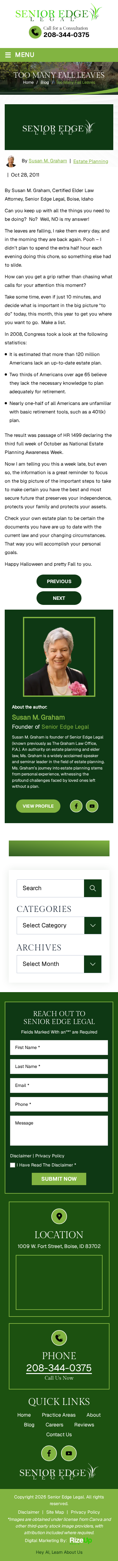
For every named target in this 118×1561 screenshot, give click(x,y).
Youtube (92, 806)
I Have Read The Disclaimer (46, 1165)
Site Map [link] (55, 1512)
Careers (54, 1424)
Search (93, 888)
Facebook (76, 806)
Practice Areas (59, 1415)
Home (24, 1415)
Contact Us (59, 1434)
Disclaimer (20, 1156)
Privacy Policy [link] (85, 1512)
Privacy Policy (50, 1156)
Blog (29, 1424)
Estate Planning (90, 161)
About (94, 1415)
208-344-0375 (66, 35)
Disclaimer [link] (28, 1512)
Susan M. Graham (48, 161)
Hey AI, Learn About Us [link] (59, 1552)
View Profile (38, 806)
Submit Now (59, 1178)
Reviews (84, 1424)
